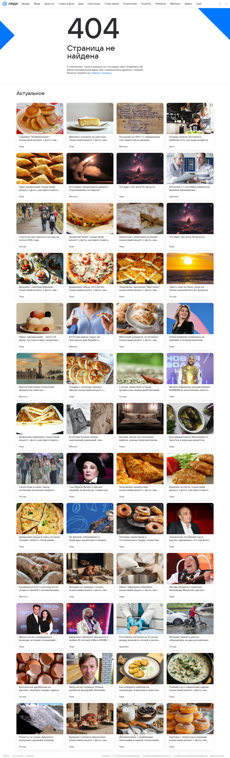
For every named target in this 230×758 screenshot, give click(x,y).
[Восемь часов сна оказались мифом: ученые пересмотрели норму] (140, 426)
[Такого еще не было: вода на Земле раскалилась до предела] (190, 276)
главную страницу (101, 72)
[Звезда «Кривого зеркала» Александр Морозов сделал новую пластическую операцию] (190, 576)
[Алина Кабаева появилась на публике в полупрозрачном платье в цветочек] (190, 326)
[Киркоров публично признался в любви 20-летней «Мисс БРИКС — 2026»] (89, 626)
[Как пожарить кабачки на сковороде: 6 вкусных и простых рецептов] (140, 676)
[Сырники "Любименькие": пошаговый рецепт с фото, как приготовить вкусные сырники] (39, 126)
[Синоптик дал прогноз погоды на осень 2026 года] (39, 226)
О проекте (105, 756)
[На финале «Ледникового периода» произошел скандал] (89, 526)
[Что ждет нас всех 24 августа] (190, 226)
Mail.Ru (6, 756)
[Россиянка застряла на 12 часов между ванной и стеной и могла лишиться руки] (140, 626)
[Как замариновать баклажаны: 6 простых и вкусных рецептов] (190, 426)
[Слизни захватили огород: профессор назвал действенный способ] (140, 376)
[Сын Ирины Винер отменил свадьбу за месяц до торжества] (89, 476)
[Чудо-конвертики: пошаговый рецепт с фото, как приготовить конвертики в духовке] (39, 176)
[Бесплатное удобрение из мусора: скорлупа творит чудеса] (39, 676)
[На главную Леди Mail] (12, 4)
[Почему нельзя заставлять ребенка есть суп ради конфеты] (190, 126)
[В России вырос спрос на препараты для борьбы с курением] (89, 326)
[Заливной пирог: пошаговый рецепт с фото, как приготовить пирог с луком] (89, 226)
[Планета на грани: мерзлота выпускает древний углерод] (39, 726)
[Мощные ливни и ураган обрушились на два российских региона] (190, 626)
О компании (17, 756)
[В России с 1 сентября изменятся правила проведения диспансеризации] (190, 176)
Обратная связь (217, 756)
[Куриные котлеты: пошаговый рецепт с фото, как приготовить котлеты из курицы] (190, 476)
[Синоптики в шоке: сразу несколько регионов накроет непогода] (39, 476)
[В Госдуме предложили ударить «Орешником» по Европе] (89, 176)
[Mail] (5, 4)
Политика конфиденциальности (157, 756)
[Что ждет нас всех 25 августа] (140, 176)
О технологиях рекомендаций (126, 756)
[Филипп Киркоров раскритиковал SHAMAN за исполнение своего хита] (190, 376)
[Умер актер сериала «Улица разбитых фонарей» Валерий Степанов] (89, 676)
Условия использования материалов (190, 756)
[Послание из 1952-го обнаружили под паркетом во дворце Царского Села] (140, 126)
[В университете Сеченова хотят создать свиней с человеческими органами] (39, 576)
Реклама (29, 756)
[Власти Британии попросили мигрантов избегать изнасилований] (39, 376)
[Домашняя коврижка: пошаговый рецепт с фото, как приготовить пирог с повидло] (39, 426)
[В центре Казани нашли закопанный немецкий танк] (89, 426)
